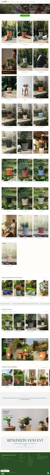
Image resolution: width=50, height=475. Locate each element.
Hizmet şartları (11, 472)
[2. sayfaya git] (27, 270)
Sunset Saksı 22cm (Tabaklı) (41, 238)
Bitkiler (20, 456)
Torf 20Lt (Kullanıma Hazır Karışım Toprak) (9, 238)
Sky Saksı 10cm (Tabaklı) (41, 44)
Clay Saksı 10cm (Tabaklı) (9, 44)
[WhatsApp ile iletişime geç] (48, 473)
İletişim (29, 456)
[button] (5, 471)
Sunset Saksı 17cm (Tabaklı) (25, 182)
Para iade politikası (3, 472)
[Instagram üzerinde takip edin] (3, 469)
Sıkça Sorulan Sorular (31, 461)
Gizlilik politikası (7, 472)
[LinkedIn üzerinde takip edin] (7, 469)
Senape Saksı (42, 297)
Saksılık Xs (25, 99)
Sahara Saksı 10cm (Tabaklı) (9, 99)
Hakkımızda (30, 457)
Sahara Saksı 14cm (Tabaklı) (43, 331)
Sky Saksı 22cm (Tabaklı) (25, 238)
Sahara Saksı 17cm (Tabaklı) (19, 331)
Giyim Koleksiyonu (22, 461)
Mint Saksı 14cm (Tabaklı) (31, 331)
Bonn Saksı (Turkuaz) (19, 297)
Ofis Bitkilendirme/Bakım (22, 457)
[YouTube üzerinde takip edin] (5, 469)
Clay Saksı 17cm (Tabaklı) (9, 182)
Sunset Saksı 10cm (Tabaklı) (25, 44)
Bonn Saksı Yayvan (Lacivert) (7, 297)
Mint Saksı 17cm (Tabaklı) (7, 331)
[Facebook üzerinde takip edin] (2, 469)
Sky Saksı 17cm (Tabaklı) (41, 182)
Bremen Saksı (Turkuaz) (31, 297)
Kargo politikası (14, 472)
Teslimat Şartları (30, 463)
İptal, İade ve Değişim (31, 462)
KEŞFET (5, 419)
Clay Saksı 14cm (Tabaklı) (41, 99)
